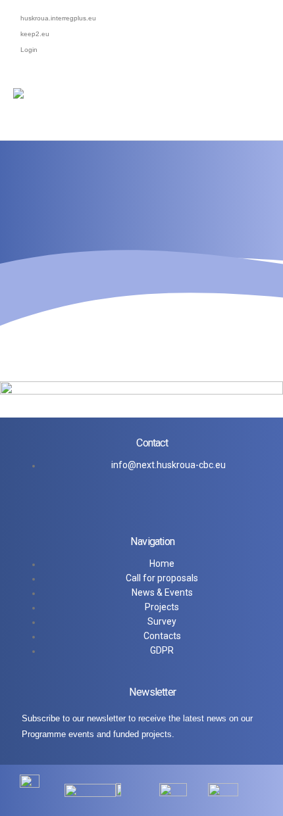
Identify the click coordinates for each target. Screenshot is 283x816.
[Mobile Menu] (266, 120)
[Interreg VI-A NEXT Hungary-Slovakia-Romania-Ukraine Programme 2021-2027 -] (128, 112)
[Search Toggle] (273, 96)
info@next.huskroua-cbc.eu (168, 465)
